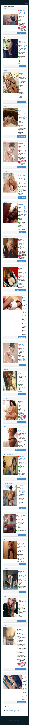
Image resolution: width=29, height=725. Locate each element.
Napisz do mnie (22, 197)
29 (24, 207)
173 (23, 461)
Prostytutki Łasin (9, 709)
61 (23, 348)
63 (23, 603)
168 (23, 113)
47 (24, 150)
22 (23, 13)
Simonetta (6, 513)
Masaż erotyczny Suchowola (12, 710)
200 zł (24, 465)
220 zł (25, 153)
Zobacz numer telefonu (20, 290)
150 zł (24, 19)
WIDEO (21, 40)
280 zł (23, 550)
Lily (4, 539)
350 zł (24, 408)
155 (23, 433)
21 (23, 74)
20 (23, 345)
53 (21, 519)
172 (23, 15)
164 (23, 404)
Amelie (5, 70)
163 (23, 376)
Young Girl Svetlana (8, 483)
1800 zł (24, 579)
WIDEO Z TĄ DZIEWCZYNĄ (21, 11)
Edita (5, 141)
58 (23, 377)
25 (22, 111)
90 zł (25, 313)
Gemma (5, 426)
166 (23, 242)
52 (24, 45)
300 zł (24, 81)
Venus (5, 625)
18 (25, 301)
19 (23, 375)
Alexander (6, 568)
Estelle (5, 202)
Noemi (5, 398)
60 (24, 211)
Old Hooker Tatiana (8, 454)
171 (23, 490)
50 (25, 307)
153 (23, 272)
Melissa (5, 673)
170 (23, 601)
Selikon (24, 463)
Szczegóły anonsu (21, 33)
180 (26, 680)
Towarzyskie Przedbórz (11, 711)
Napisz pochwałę (21, 101)
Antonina (6, 369)
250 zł (24, 380)
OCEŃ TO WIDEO (21, 109)
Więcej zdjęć (22, 232)
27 (23, 240)
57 (23, 462)
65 (23, 243)
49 (23, 405)
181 (25, 208)
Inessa (5, 171)
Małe (25, 151)
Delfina (5, 106)
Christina (6, 236)
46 (22, 116)
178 (25, 178)
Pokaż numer (22, 66)
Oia (4, 37)
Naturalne (24, 117)
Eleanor (5, 596)
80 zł (23, 634)
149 (25, 42)
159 (24, 75)
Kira (4, 342)
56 (23, 78)
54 (23, 16)
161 (22, 630)
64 (24, 181)
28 (24, 177)
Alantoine (6, 295)
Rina (5, 8)
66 (23, 434)
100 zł (25, 48)
